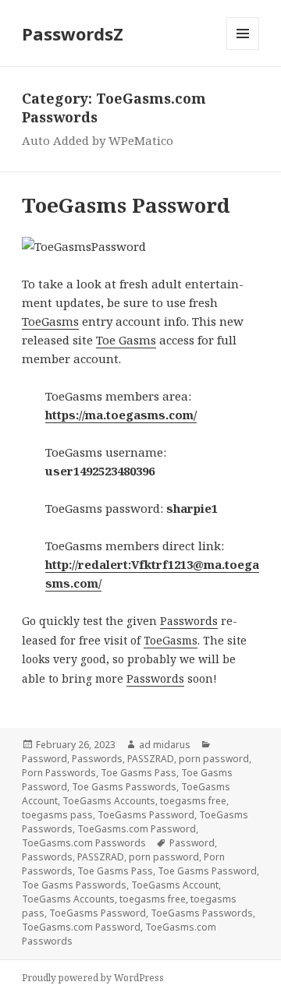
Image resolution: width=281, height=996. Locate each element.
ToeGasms (50, 321)
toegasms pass (57, 814)
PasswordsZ (72, 33)
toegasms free (193, 800)
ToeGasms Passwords (202, 913)
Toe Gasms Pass (138, 772)
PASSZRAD (150, 758)
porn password (214, 758)
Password (44, 758)
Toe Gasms (126, 340)
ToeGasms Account (175, 885)
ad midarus (164, 744)
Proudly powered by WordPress (93, 977)
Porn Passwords (59, 772)
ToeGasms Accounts (108, 800)
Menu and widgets (243, 49)
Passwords (189, 620)
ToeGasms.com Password (136, 828)
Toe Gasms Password (207, 871)
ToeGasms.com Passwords (84, 842)
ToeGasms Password (126, 205)
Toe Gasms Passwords (124, 786)
